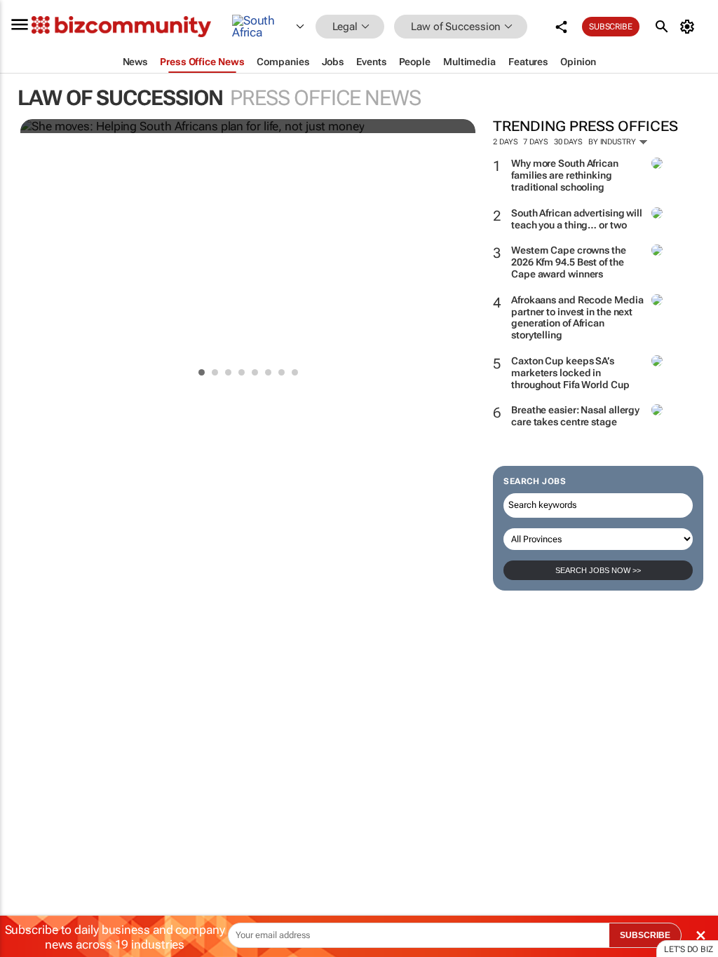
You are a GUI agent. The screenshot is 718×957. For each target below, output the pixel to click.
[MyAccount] (689, 26)
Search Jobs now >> (598, 570)
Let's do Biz (688, 949)
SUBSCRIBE (645, 935)
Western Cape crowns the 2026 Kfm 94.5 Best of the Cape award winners (568, 262)
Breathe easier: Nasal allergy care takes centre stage (575, 415)
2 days (505, 141)
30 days (568, 141)
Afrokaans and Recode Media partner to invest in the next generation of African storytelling (577, 317)
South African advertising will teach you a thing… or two (576, 218)
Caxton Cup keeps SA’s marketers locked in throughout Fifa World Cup (570, 372)
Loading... (26, 669)
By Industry (613, 141)
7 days (535, 141)
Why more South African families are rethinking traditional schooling (564, 175)
